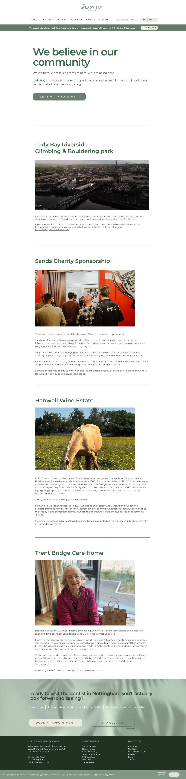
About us (132, 746)
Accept (174, 774)
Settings (161, 774)
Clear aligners (88, 749)
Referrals (132, 754)
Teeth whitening (89, 751)
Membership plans (137, 751)
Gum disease (88, 762)
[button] (85, 298)
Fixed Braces (88, 759)
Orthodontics (88, 757)
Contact (132, 759)
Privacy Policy (108, 774)
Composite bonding (91, 754)
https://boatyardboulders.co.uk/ (52, 229)
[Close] (182, 774)
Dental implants (89, 746)
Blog (130, 757)
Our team (132, 749)
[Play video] (92, 185)
